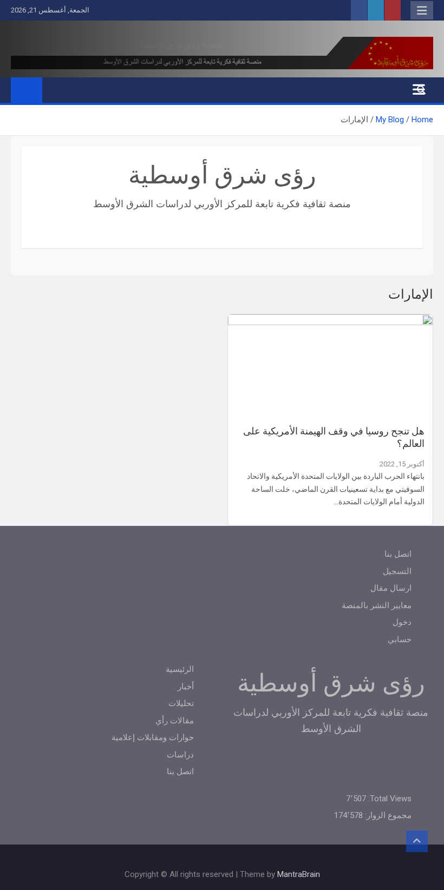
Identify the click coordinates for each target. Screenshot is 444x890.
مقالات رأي (174, 721)
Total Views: (389, 798)
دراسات (180, 755)
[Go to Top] (417, 841)
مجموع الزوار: (387, 815)
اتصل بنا (398, 554)
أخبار (186, 686)
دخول (402, 622)
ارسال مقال (391, 588)
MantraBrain (298, 874)
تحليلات (181, 703)
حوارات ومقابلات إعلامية (153, 737)
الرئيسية (180, 669)
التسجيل (397, 571)
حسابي (400, 639)
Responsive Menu (421, 10)
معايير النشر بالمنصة (377, 605)
